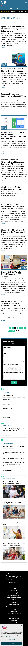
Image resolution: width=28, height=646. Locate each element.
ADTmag (14, 588)
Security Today (14, 616)
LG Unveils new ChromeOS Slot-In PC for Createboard (12, 69)
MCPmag (14, 602)
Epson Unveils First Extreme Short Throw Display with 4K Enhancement (13, 28)
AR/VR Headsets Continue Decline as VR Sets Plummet (12, 188)
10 (14, 330)
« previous (6, 328)
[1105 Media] (14, 582)
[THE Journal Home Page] (7, 2)
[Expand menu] (26, 3)
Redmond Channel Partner (14, 614)
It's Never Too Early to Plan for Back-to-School (13, 523)
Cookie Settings (11, 639)
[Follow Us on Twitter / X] (15, 8)
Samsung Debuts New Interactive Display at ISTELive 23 (13, 96)
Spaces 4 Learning (14, 618)
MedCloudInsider (14, 604)
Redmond (14, 611)
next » (17, 330)
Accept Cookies (12, 643)
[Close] (21, 625)
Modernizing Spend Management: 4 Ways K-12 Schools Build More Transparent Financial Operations (14, 464)
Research (5, 413)
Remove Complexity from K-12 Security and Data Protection (13, 447)
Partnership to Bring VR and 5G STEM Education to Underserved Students (12, 303)
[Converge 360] (14, 576)
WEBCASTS (7, 425)
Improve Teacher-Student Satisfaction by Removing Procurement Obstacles (13, 544)
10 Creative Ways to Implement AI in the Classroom (13, 453)
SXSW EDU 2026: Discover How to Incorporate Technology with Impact (12, 482)
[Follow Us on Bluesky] (11, 8)
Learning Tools (6, 404)
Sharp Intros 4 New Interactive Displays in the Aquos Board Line (13, 231)
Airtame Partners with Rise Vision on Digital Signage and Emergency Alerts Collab (13, 161)
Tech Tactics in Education (14, 623)
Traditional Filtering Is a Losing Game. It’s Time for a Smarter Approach (14, 429)
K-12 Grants (20, 11)
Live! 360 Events (14, 600)
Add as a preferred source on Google (9, 5)
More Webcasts (7, 435)
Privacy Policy (15, 364)
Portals (6, 392)
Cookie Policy (7, 636)
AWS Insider (14, 590)
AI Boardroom (14, 586)
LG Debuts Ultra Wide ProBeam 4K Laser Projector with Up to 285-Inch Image (12, 206)
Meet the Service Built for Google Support (14, 458)
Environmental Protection (14, 597)
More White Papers (8, 470)
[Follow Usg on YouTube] (17, 8)
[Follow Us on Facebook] (13, 8)
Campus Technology (14, 595)
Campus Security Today (14, 593)
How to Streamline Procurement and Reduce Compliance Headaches (12, 503)
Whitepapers (8, 443)
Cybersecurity (6, 399)
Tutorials (13, 11)
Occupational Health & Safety (14, 607)
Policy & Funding (7, 408)
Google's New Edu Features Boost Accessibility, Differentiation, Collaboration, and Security (13, 135)
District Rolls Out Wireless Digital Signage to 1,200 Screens (11, 274)
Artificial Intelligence (8, 395)
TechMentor (14, 620)
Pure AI (14, 609)
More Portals (6, 417)
